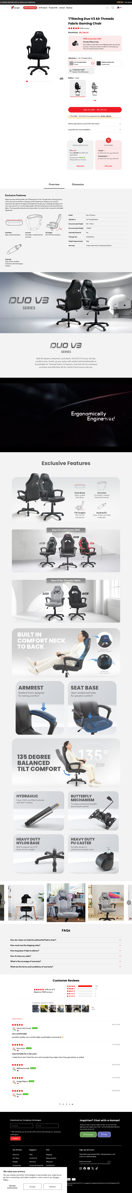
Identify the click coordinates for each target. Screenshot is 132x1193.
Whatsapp (89, 1134)
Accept (32, 1186)
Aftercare (49, 1162)
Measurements (51, 1158)
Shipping (49, 1155)
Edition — (73, 78)
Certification (50, 1165)
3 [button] (66, 1104)
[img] (17, 1025)
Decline (53, 1186)
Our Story (16, 1158)
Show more (80, 166)
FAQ (30, 1155)
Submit (15, 1138)
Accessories (17, 1165)
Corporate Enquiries (36, 1165)
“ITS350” (101, 151)
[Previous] (3, 902)
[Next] (129, 902)
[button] (74, 28)
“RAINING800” (103, 156)
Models (15, 1162)
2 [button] (63, 1104)
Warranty (32, 1162)
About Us (16, 1155)
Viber (105, 1134)
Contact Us (33, 1158)
